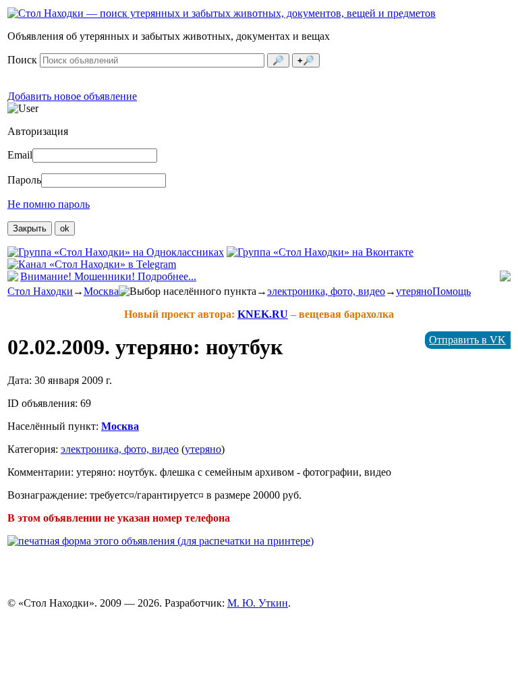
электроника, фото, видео (326, 291)
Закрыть (30, 228)
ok (64, 228)
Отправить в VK (467, 340)
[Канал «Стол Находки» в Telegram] (91, 264)
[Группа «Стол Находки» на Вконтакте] (320, 252)
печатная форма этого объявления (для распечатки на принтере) (166, 541)
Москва (101, 291)
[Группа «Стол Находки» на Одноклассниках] (115, 252)
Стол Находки (40, 291)
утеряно (414, 291)
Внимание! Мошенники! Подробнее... (108, 276)
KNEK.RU (262, 314)
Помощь (451, 291)
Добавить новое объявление (72, 96)
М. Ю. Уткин (257, 603)
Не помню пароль (48, 204)
